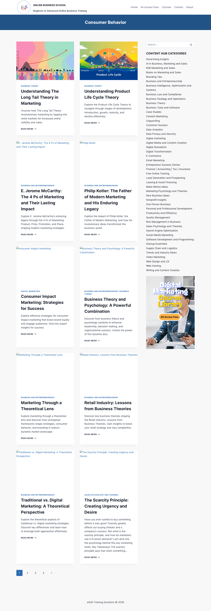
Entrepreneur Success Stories (163, 164)
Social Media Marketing (159, 235)
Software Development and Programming (170, 239)
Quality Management (158, 217)
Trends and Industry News (161, 252)
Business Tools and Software (163, 107)
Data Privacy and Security (161, 133)
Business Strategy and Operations (165, 98)
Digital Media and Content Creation (166, 142)
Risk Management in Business (163, 221)
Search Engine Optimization (162, 230)
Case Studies (153, 111)
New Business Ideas (158, 195)
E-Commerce (153, 155)
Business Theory (29, 86)
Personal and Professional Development (169, 208)
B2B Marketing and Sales (160, 68)
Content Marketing (157, 116)
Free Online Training (157, 173)
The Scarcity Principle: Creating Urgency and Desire (106, 506)
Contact (178, 7)
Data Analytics (154, 129)
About (189, 7)
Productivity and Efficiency (161, 213)
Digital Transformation (159, 151)
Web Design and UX (157, 261)
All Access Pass (150, 7)
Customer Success (157, 125)
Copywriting (153, 120)
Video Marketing (155, 257)
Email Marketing (155, 160)
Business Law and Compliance (163, 94)
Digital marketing (30, 291)
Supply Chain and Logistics (161, 248)
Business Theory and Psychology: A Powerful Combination (107, 305)
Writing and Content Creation (163, 270)
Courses (166, 7)
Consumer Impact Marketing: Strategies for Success (42, 302)
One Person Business (158, 204)
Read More (28, 129)
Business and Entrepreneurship (37, 185)
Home (134, 7)
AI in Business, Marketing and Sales (166, 63)
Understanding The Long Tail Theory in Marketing (40, 97)
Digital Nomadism (156, 147)
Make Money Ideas (157, 186)
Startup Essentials (156, 243)
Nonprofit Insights (156, 199)
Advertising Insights (157, 59)
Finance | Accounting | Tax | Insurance (168, 169)
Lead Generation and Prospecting (165, 177)
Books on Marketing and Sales (163, 72)
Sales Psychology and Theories (101, 495)
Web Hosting (153, 265)
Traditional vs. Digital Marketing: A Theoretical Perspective (45, 506)
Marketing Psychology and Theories (166, 191)
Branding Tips (154, 76)
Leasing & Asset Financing (161, 182)
